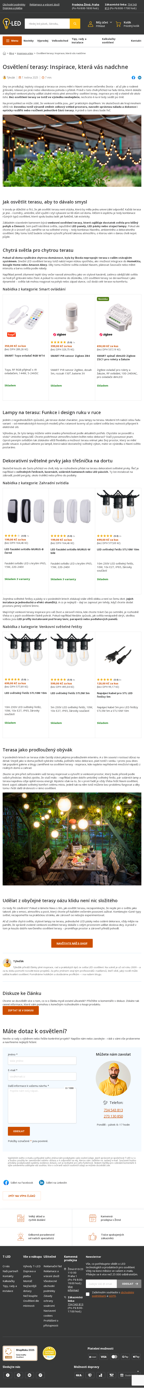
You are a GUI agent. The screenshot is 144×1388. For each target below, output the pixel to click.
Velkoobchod (60, 40)
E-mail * (12, 1070)
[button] (92, 24)
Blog (11, 53)
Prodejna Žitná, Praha (85, 4)
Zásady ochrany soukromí (49, 1300)
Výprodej (42, 40)
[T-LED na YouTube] (29, 1377)
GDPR (112, 1296)
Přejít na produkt (26, 394)
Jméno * (13, 1054)
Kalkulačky (9, 1281)
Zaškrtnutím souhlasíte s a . (113, 1294)
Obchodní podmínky (14, 4)
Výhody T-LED (32, 1266)
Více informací (73, 1288)
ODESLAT (19, 1131)
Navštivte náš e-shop (72, 943)
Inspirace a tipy (25, 53)
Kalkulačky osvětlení (109, 40)
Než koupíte (30, 1296)
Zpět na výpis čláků (21, 1196)
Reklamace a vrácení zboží (45, 4)
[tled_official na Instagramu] (19, 1377)
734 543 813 (113, 1110)
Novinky (29, 40)
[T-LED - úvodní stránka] (12, 23)
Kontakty (8, 1276)
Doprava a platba (12, 8)
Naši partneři (10, 1271)
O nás (6, 1266)
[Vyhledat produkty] (75, 24)
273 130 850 (113, 1116)
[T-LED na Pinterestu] (40, 1377)
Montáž (27, 1281)
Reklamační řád (53, 1266)
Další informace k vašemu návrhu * (28, 1086)
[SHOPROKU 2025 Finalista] (23, 1354)
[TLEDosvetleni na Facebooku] (8, 1377)
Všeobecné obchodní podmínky (50, 1286)
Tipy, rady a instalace (79, 40)
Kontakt (136, 40)
